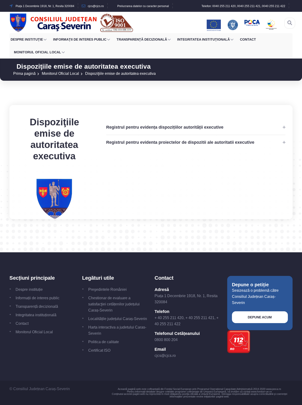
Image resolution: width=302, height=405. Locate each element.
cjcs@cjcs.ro (165, 356)
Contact (248, 39)
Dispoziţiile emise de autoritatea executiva (120, 74)
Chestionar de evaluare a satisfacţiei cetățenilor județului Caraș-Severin (114, 304)
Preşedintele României (107, 289)
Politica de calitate (103, 342)
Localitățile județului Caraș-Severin (117, 319)
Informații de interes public (79, 39)
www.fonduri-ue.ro (261, 391)
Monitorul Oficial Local (37, 52)
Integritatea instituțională (203, 39)
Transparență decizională (142, 39)
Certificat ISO (99, 350)
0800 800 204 (166, 340)
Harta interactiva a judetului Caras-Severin (117, 330)
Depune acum (260, 317)
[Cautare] (289, 23)
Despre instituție (27, 39)
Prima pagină (24, 74)
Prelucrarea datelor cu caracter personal (143, 6)
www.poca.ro (273, 389)
